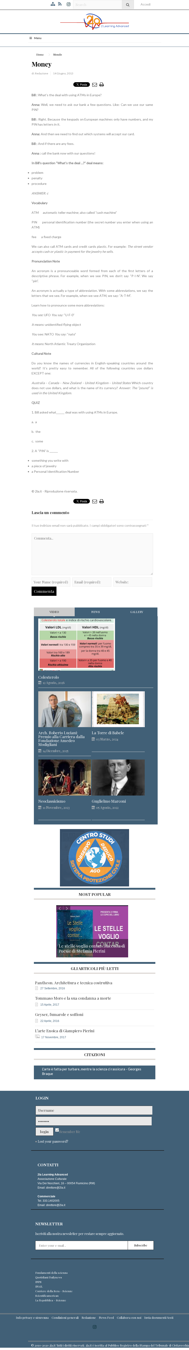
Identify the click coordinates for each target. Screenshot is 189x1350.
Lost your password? (53, 1141)
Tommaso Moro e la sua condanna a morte (73, 998)
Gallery (136, 612)
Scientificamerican (47, 1295)
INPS (38, 1282)
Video (54, 612)
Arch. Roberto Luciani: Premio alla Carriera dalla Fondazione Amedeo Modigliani (61, 738)
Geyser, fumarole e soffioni (59, 1014)
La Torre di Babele (108, 733)
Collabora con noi (129, 1317)
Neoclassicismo (51, 801)
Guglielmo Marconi (109, 801)
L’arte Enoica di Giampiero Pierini (64, 1031)
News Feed (106, 1317)
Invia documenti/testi (158, 1317)
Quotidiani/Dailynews (48, 1277)
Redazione (41, 73)
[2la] (94, 21)
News (95, 612)
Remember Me (69, 1132)
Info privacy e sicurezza (32, 1317)
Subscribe (140, 1245)
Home (40, 54)
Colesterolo (48, 677)
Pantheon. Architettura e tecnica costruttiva (73, 983)
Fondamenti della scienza (51, 1272)
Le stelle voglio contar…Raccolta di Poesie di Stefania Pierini (92, 948)
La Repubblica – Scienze (50, 1300)
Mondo (57, 54)
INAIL (39, 1286)
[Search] (128, 4)
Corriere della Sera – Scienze (54, 1291)
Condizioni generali (65, 1317)
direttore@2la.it (55, 1187)
